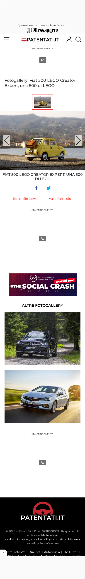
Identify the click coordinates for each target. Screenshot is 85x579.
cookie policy (42, 539)
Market (46, 556)
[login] (69, 39)
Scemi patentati (15, 552)
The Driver (70, 552)
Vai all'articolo (60, 199)
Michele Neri (49, 535)
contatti (58, 539)
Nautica (35, 552)
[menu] (6, 39)
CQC (8, 556)
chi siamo (73, 539)
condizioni (11, 539)
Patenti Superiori (26, 556)
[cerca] (80, 39)
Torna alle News (25, 199)
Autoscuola (52, 552)
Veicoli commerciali (67, 556)
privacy (25, 539)
